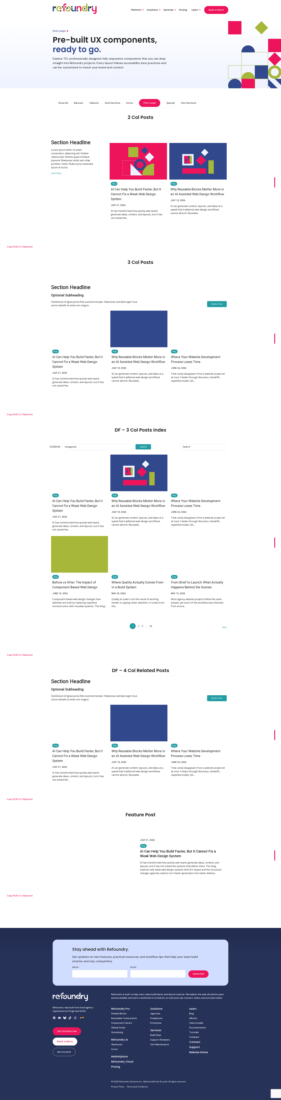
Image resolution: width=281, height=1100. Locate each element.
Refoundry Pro (120, 1009)
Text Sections (188, 102)
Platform (136, 10)
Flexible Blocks (118, 1013)
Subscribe (198, 974)
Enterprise (155, 1022)
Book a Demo (216, 10)
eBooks (193, 1018)
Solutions (152, 10)
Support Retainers (160, 1039)
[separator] (274, 182)
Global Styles (118, 1027)
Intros (129, 102)
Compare (194, 1036)
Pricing (183, 10)
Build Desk (155, 1035)
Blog (191, 1013)
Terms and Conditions (137, 1086)
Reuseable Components (124, 1018)
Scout (114, 1049)
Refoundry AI (119, 1039)
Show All (63, 102)
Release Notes (198, 1052)
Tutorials (194, 1032)
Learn (195, 10)
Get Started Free (67, 1031)
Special (170, 102)
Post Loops (149, 103)
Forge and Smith (77, 1011)
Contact (194, 1042)
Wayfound (116, 1044)
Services (168, 10)
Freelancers (156, 1018)
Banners (78, 102)
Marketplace (119, 1056)
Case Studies (196, 1022)
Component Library (121, 1022)
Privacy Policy (117, 1086)
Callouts (94, 102)
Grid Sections (112, 102)
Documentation (197, 1027)
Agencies (155, 1013)
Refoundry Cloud (122, 1061)
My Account (64, 1052)
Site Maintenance (159, 1044)
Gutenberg (117, 1032)
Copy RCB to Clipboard (19, 246)
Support (194, 1047)
